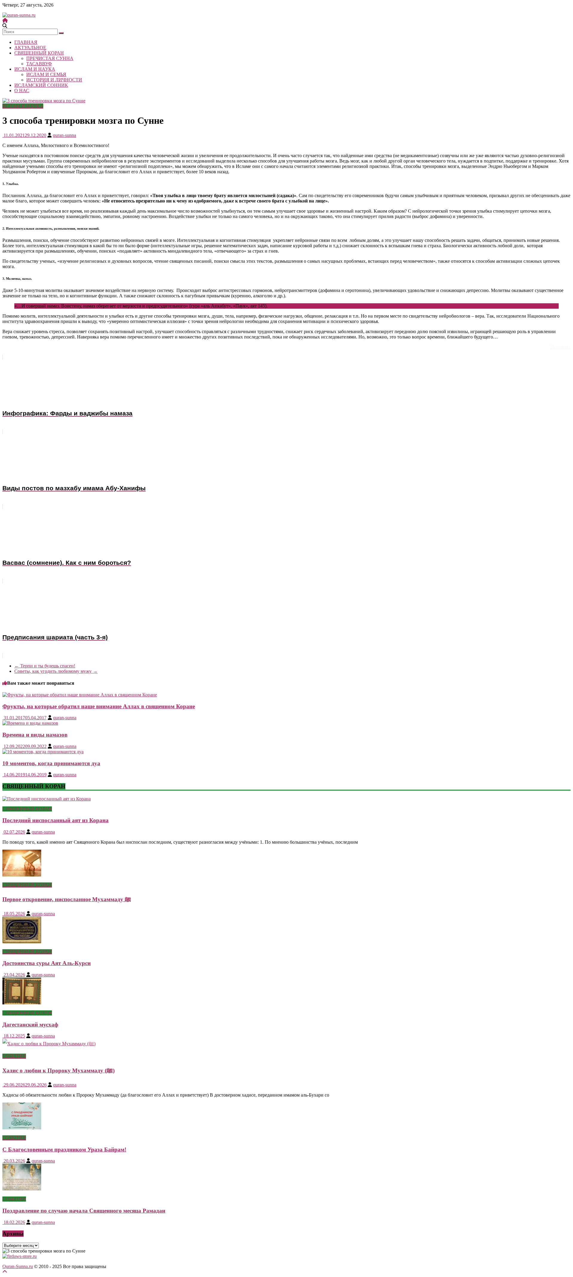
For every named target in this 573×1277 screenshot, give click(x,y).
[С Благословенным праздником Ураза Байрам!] (21, 1127)
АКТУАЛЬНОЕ (30, 47)
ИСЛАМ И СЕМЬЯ (46, 74)
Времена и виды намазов (34, 735)
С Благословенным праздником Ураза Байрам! (64, 1149)
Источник (560, 347)
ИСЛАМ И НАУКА (34, 69)
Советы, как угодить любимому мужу (56, 671)
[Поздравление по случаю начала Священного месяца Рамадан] (21, 1188)
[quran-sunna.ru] (5, 20)
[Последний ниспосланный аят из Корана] (46, 798)
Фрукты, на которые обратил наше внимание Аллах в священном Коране (98, 706)
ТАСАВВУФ (39, 63)
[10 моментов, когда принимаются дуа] (43, 751)
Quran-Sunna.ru (17, 1266)
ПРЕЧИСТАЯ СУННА (49, 58)
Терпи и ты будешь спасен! (44, 665)
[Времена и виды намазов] (30, 723)
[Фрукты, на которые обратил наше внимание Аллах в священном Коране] (79, 694)
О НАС (21, 90)
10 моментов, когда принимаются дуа (51, 763)
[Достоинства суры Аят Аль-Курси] (21, 941)
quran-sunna (64, 135)
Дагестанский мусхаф (30, 1024)
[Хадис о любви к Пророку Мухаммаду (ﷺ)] (49, 1043)
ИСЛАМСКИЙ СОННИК (41, 85)
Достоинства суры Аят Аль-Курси (46, 963)
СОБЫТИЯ (14, 1056)
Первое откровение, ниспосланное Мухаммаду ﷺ (66, 899)
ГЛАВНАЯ (25, 42)
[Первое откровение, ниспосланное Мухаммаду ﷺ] (21, 874)
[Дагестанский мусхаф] (21, 1002)
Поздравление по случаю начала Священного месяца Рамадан (83, 1211)
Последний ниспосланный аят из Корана (55, 820)
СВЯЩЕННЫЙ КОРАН (39, 52)
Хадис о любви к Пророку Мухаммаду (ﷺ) (58, 1070)
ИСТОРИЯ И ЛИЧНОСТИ (54, 79)
